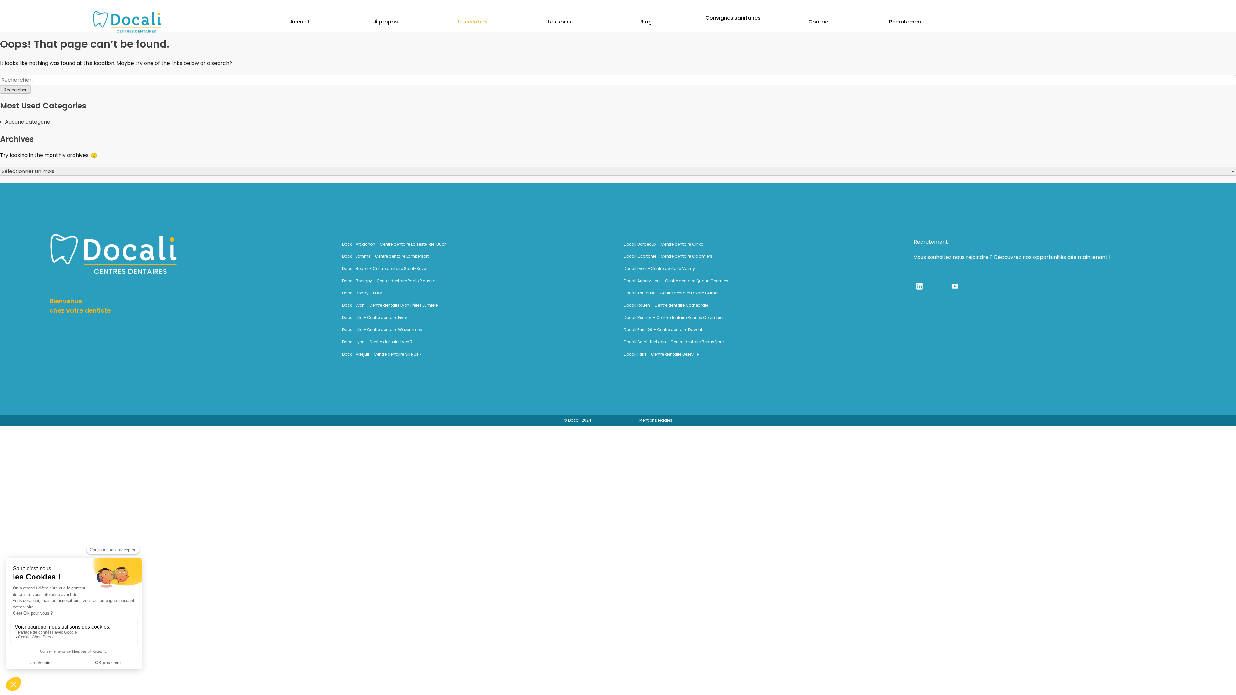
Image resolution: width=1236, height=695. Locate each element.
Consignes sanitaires (733, 18)
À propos (386, 21)
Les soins (559, 21)
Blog (646, 21)
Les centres (473, 21)
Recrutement (906, 21)
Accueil (299, 21)
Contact (819, 21)
